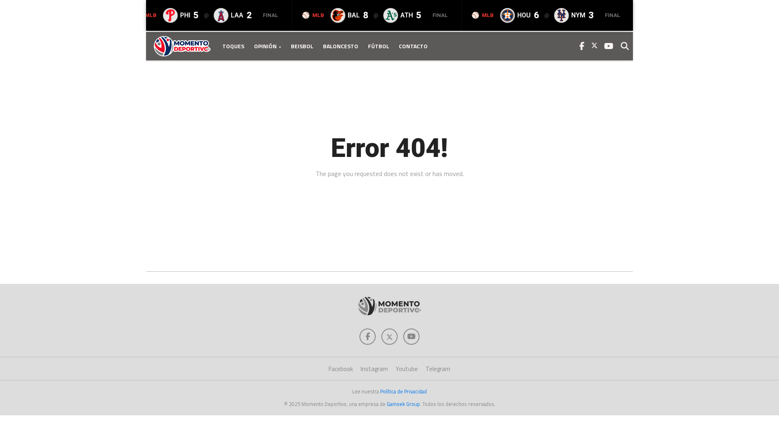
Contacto (413, 46)
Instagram (374, 369)
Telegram (438, 369)
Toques (233, 46)
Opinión (265, 46)
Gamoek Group (403, 404)
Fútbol (378, 46)
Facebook (341, 369)
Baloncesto (340, 46)
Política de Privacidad (403, 391)
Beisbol (302, 46)
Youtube (407, 369)
